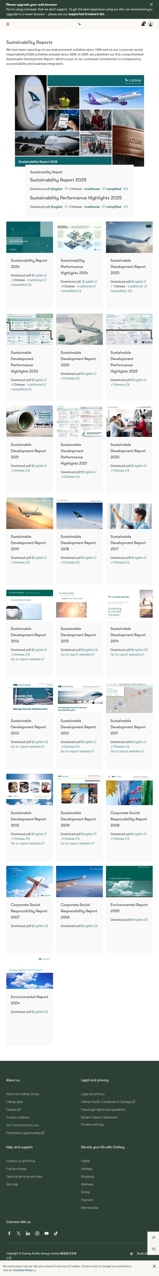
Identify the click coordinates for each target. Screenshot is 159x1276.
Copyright (12, 1253)
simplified (114, 189)
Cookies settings (92, 1124)
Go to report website (26, 659)
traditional (92, 189)
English (57, 189)
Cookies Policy (23, 1270)
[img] (151, 4)
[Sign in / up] (150, 24)
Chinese (69, 378)
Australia (143, 1253)
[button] (154, 1266)
